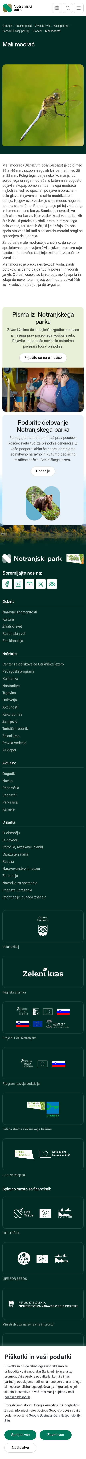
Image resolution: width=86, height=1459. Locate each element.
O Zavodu (10, 840)
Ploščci (37, 31)
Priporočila (10, 788)
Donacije (43, 471)
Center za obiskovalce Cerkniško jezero (33, 664)
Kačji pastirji (61, 26)
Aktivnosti (10, 707)
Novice (7, 781)
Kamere (8, 810)
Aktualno (9, 763)
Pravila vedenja (14, 743)
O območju (11, 833)
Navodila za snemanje (19, 883)
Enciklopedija (24, 26)
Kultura (8, 620)
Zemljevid (9, 722)
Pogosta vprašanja (17, 890)
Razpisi (8, 862)
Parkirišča (10, 803)
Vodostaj (9, 795)
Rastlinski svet (13, 634)
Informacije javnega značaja (24, 897)
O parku (8, 823)
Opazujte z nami (15, 855)
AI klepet (9, 750)
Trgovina (9, 693)
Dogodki (9, 774)
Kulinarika (10, 679)
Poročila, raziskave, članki (22, 847)
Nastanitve (11, 686)
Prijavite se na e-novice (43, 358)
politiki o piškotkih (17, 1397)
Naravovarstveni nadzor (21, 869)
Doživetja (9, 700)
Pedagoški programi (18, 672)
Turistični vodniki (15, 729)
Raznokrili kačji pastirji (15, 31)
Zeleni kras (11, 736)
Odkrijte (7, 26)
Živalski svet (42, 26)
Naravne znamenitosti (19, 612)
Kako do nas (12, 715)
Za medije (10, 876)
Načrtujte (9, 654)
